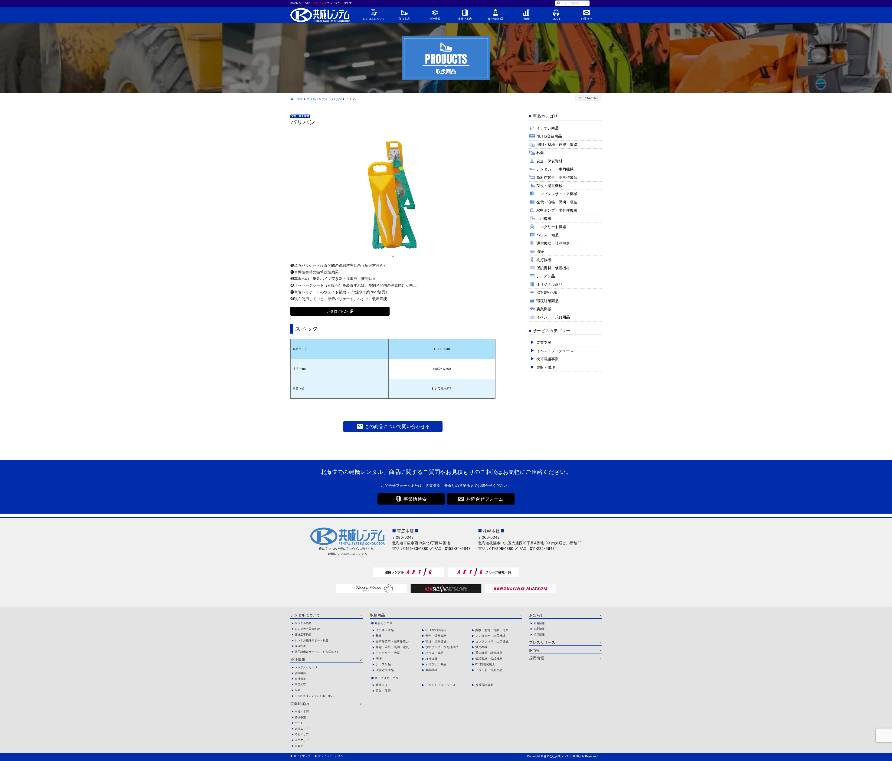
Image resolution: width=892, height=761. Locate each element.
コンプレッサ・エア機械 (556, 193)
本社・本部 (302, 711)
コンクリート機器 (551, 226)
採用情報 (493, 19)
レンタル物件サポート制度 (311, 640)
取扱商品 (404, 18)
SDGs (556, 18)
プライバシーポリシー (332, 756)
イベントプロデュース (555, 350)
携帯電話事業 (547, 359)
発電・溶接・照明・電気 (556, 202)
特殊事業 (300, 717)
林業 (540, 152)
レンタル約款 (303, 623)
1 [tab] (393, 256)
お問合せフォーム (484, 499)
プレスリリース (542, 642)
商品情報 (539, 628)
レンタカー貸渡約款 (307, 628)
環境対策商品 (547, 300)
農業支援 (543, 342)
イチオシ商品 (547, 128)
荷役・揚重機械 (549, 185)
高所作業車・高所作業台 (556, 177)
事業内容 (300, 684)
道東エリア (302, 728)
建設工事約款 (303, 634)
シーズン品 (545, 276)
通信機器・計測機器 (553, 243)
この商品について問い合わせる (393, 426)
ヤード (299, 723)
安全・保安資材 (300, 116)
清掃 (540, 251)
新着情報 (539, 623)
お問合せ (586, 18)
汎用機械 (543, 218)
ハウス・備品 (547, 235)
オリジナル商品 (549, 284)
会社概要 (300, 673)
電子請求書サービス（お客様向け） (317, 651)
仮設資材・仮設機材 (553, 268)
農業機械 (543, 309)
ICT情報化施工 (548, 292)
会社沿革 (300, 678)
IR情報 (526, 18)
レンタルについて (374, 18)
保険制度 (300, 646)
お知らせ (536, 615)
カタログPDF (337, 311)
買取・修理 (545, 367)
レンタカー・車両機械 (555, 169)
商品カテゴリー (385, 623)
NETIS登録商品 (549, 136)
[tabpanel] (393, 195)
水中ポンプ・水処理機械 (556, 210)
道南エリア (302, 746)
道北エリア (302, 734)
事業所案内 (465, 18)
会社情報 (434, 18)
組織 (297, 690)
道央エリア (302, 740)
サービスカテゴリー (388, 678)
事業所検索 (415, 499)
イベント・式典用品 (553, 317)
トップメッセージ (306, 667)
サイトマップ (302, 756)
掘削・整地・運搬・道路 (556, 144)
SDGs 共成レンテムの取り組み (314, 696)
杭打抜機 (543, 259)
